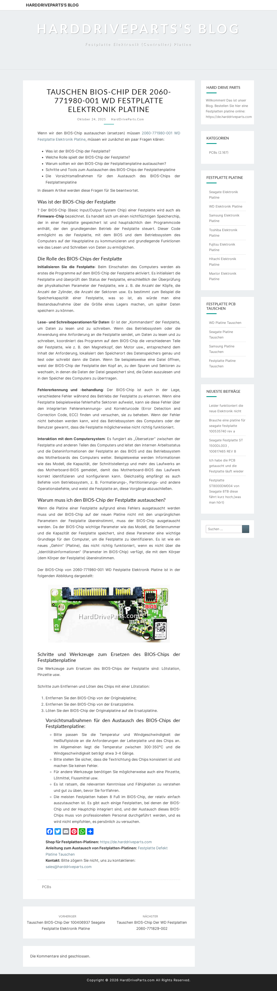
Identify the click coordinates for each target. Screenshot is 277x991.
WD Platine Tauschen (225, 323)
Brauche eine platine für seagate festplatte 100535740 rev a (227, 425)
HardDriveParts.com (127, 119)
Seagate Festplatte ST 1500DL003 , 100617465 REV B (226, 445)
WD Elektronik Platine (225, 206)
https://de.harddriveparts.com (126, 842)
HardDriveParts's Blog (52, 5)
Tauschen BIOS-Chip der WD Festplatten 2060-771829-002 (152, 923)
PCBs (46, 887)
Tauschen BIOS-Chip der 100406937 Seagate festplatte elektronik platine (66, 923)
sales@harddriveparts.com (69, 867)
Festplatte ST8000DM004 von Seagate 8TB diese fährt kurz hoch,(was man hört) (225, 491)
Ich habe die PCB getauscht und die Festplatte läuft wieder (226, 465)
